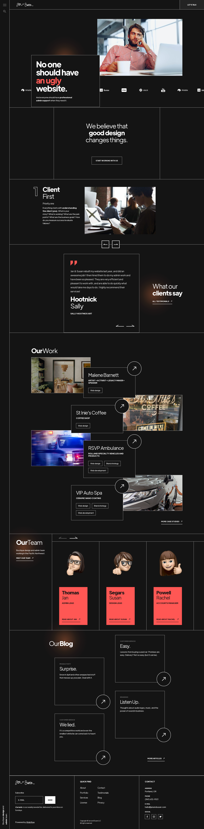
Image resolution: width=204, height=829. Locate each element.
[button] (105, 244)
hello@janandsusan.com (155, 807)
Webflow (30, 822)
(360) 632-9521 (151, 799)
